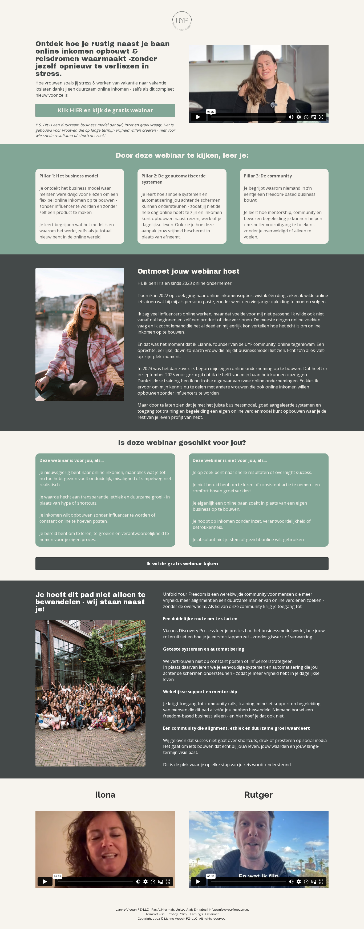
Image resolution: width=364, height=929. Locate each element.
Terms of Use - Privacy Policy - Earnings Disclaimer (182, 914)
